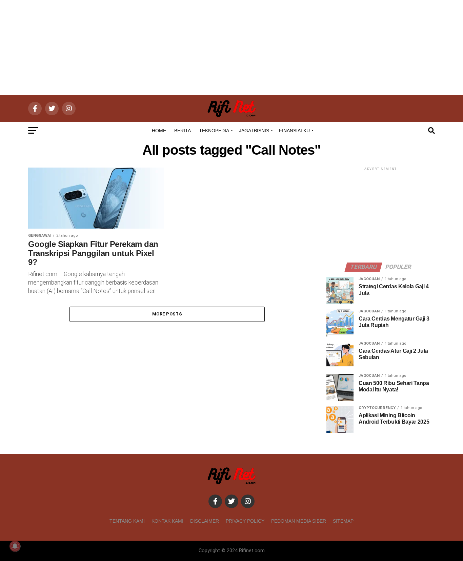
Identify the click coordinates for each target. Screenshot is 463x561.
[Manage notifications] (14, 546)
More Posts (167, 313)
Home (159, 130)
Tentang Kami (127, 521)
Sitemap (343, 521)
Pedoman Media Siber (298, 521)
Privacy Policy (245, 521)
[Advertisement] (231, 47)
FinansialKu (294, 130)
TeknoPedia (214, 130)
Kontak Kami (167, 521)
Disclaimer (204, 521)
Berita (182, 130)
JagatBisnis (254, 130)
